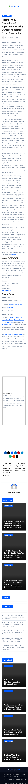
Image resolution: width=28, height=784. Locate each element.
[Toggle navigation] (3, 6)
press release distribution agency (13, 334)
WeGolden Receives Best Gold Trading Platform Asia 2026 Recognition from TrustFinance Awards (14, 554)
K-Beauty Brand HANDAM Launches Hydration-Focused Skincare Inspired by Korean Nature (14, 524)
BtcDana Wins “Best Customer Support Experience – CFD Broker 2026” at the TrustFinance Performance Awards (13, 639)
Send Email (10, 307)
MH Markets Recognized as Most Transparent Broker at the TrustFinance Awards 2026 (13, 647)
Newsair (12, 777)
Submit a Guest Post (20, 779)
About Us (11, 779)
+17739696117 (6, 290)
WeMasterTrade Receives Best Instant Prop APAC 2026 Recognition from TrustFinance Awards (13, 584)
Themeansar (20, 777)
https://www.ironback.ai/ (15, 304)
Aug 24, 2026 (18, 527)
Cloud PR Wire (7, 15)
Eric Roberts (10, 37)
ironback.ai (14, 254)
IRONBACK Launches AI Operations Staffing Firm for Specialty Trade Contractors (13, 320)
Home (5, 779)
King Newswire (6, 324)
